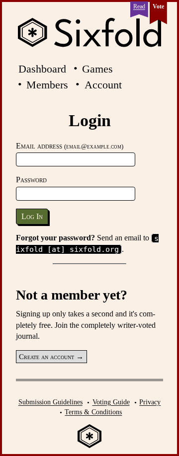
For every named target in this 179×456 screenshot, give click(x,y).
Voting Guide (111, 402)
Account (103, 84)
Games (97, 69)
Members (47, 84)
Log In (32, 216)
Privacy (150, 402)
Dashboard (42, 69)
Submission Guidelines (50, 402)
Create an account (46, 357)
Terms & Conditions (93, 412)
